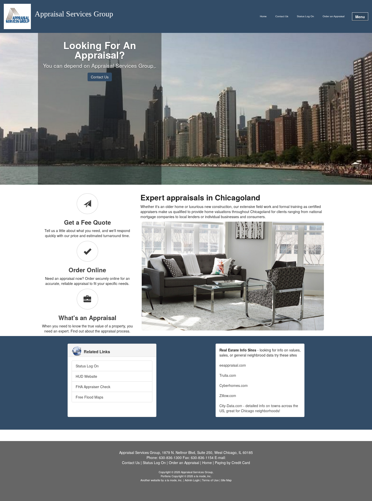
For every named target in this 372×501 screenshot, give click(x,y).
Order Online (87, 269)
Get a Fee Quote (87, 222)
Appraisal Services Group (74, 14)
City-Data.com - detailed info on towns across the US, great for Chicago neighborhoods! (258, 408)
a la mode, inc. (173, 480)
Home (263, 16)
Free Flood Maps (89, 397)
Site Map (226, 480)
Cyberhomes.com (233, 385)
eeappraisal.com (232, 365)
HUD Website (86, 376)
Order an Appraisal (333, 16)
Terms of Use (210, 480)
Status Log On (305, 16)
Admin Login (192, 480)
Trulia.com (227, 375)
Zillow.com (227, 395)
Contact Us (281, 16)
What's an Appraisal (87, 317)
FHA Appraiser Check (93, 386)
